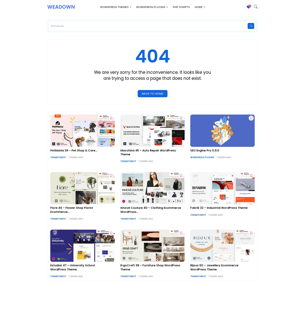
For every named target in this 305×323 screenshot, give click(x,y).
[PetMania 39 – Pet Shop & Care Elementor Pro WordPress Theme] (82, 131)
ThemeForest (58, 157)
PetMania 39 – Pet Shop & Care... (73, 150)
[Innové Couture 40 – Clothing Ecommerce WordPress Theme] (152, 188)
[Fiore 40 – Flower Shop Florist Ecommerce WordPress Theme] (82, 188)
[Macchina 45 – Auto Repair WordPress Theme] (152, 131)
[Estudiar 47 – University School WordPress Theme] (82, 246)
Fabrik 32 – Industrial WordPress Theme (219, 208)
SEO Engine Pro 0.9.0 (204, 150)
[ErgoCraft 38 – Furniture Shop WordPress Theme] (152, 246)
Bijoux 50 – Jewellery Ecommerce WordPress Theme (214, 267)
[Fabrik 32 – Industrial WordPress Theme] (222, 188)
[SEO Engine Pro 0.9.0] (222, 131)
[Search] (251, 26)
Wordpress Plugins (202, 157)
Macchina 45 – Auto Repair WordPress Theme (148, 152)
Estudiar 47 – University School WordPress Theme (72, 267)
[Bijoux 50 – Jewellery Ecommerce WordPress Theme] (222, 246)
